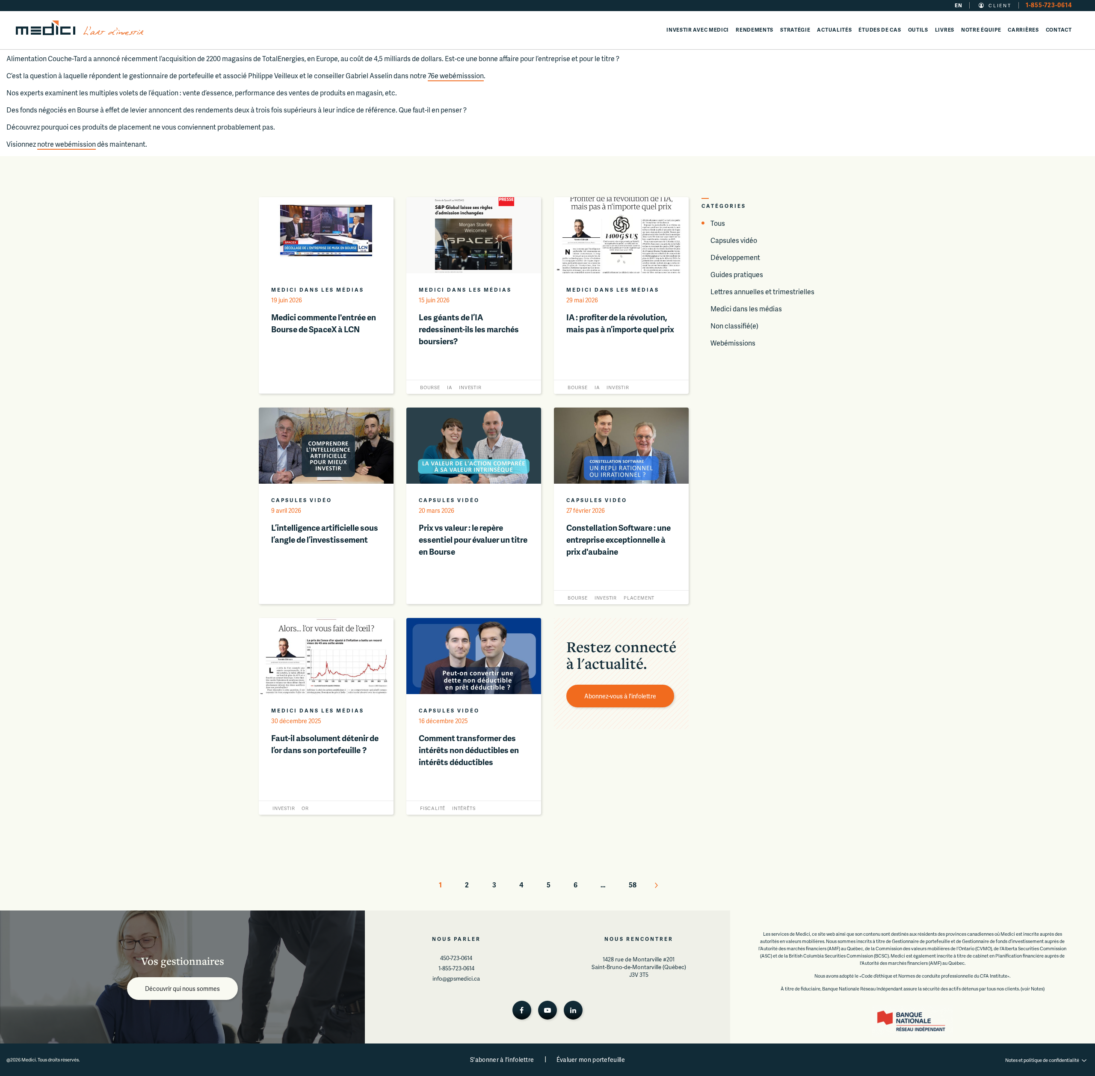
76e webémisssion (456, 75)
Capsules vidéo (733, 240)
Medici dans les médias (746, 308)
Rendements (754, 29)
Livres (944, 29)
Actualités (834, 29)
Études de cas (879, 29)
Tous (717, 223)
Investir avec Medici (697, 29)
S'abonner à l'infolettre (502, 1059)
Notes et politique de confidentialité (1042, 1060)
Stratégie (795, 29)
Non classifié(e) (734, 326)
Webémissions (732, 343)
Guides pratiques (736, 274)
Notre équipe (981, 29)
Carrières (1023, 29)
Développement (735, 257)
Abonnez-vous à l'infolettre (620, 696)
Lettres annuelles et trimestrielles (762, 291)
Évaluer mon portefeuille (590, 1059)
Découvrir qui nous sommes (182, 988)
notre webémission (66, 144)
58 (632, 885)
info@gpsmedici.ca (456, 978)
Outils (918, 29)
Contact (1059, 29)
